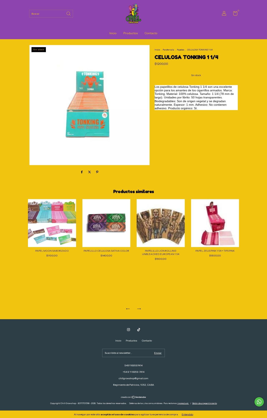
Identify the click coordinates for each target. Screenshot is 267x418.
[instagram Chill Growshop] (128, 329)
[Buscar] (69, 13)
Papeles (180, 49)
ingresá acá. (183, 403)
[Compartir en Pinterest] (97, 172)
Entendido (187, 414)
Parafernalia (168, 49)
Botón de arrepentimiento (204, 403)
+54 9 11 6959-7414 (133, 371)
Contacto (151, 33)
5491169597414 (133, 365)
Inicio (113, 33)
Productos (130, 33)
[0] (234, 14)
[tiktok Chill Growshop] (138, 329)
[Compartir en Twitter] (90, 172)
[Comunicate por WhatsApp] (259, 402)
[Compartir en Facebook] (82, 172)
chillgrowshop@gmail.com (133, 378)
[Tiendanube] (134, 397)
